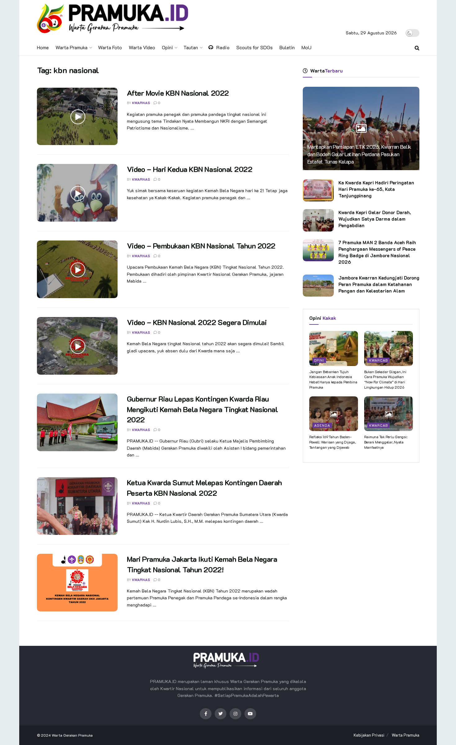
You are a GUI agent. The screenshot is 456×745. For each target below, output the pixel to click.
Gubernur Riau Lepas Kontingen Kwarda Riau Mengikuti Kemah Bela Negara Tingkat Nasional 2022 (202, 409)
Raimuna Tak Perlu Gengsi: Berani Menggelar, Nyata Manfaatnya (385, 442)
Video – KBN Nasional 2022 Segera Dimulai (197, 322)
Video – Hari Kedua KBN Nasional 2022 (190, 169)
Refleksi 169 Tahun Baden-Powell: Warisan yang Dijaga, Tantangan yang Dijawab (332, 442)
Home (43, 47)
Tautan (190, 47)
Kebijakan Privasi (369, 735)
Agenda (322, 425)
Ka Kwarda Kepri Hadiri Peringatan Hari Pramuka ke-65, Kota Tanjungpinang (376, 189)
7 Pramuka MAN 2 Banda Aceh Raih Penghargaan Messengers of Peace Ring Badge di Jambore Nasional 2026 (377, 252)
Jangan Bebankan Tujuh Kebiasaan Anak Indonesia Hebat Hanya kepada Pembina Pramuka (333, 379)
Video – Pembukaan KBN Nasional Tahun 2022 (201, 245)
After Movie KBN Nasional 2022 (178, 93)
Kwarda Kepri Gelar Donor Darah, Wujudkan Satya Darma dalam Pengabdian (374, 218)
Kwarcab (378, 360)
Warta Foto (110, 47)
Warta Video (142, 47)
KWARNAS (141, 102)
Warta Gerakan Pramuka (72, 735)
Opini (167, 47)
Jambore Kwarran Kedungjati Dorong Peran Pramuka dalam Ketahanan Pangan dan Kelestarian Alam (378, 284)
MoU (306, 47)
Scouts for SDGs (254, 47)
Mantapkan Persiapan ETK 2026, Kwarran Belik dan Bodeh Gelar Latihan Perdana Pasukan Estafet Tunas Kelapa (359, 154)
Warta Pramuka (71, 47)
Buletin (287, 47)
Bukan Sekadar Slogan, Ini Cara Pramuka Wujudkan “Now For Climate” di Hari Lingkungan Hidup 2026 (385, 379)
